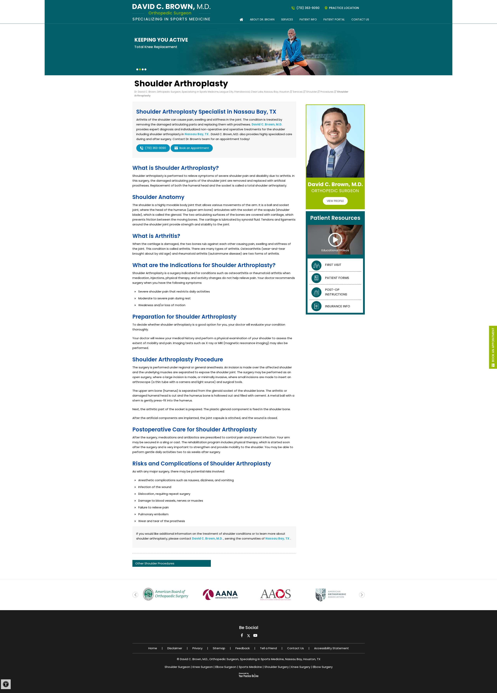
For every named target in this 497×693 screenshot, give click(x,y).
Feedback (242, 648)
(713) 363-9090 (308, 8)
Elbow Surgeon (225, 667)
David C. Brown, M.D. (267, 124)
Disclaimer (174, 648)
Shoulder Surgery (276, 667)
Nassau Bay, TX (197, 134)
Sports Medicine (250, 667)
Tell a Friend (268, 648)
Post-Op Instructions (336, 292)
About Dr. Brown (262, 19)
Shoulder (311, 91)
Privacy (197, 648)
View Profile (335, 201)
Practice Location (344, 8)
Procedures (327, 91)
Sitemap (219, 648)
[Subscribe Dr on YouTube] (255, 636)
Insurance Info (337, 306)
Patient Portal (334, 19)
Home (152, 648)
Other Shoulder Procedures (154, 563)
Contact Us (360, 19)
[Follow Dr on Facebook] (241, 636)
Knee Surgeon (203, 667)
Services (287, 19)
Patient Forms (337, 278)
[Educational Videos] (335, 239)
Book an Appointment (493, 345)
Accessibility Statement (331, 648)
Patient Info (308, 19)
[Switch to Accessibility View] (6, 684)
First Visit (333, 265)
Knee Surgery (300, 667)
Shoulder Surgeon (177, 667)
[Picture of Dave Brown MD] (171, 12)
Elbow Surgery (323, 667)
